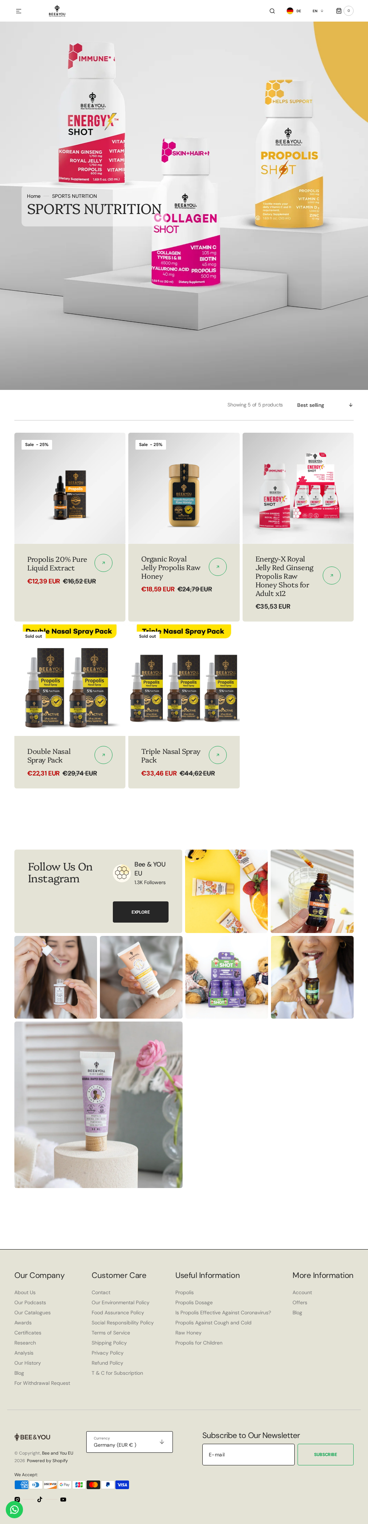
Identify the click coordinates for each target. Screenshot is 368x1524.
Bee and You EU (57, 1453)
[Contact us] (14, 1509)
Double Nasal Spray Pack (48, 755)
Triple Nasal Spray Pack (170, 755)
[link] (69, 488)
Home (34, 196)
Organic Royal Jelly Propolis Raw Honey (170, 567)
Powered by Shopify (47, 1461)
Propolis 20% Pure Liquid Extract (57, 563)
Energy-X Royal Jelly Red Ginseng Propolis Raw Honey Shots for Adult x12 (284, 575)
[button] (19, 11)
